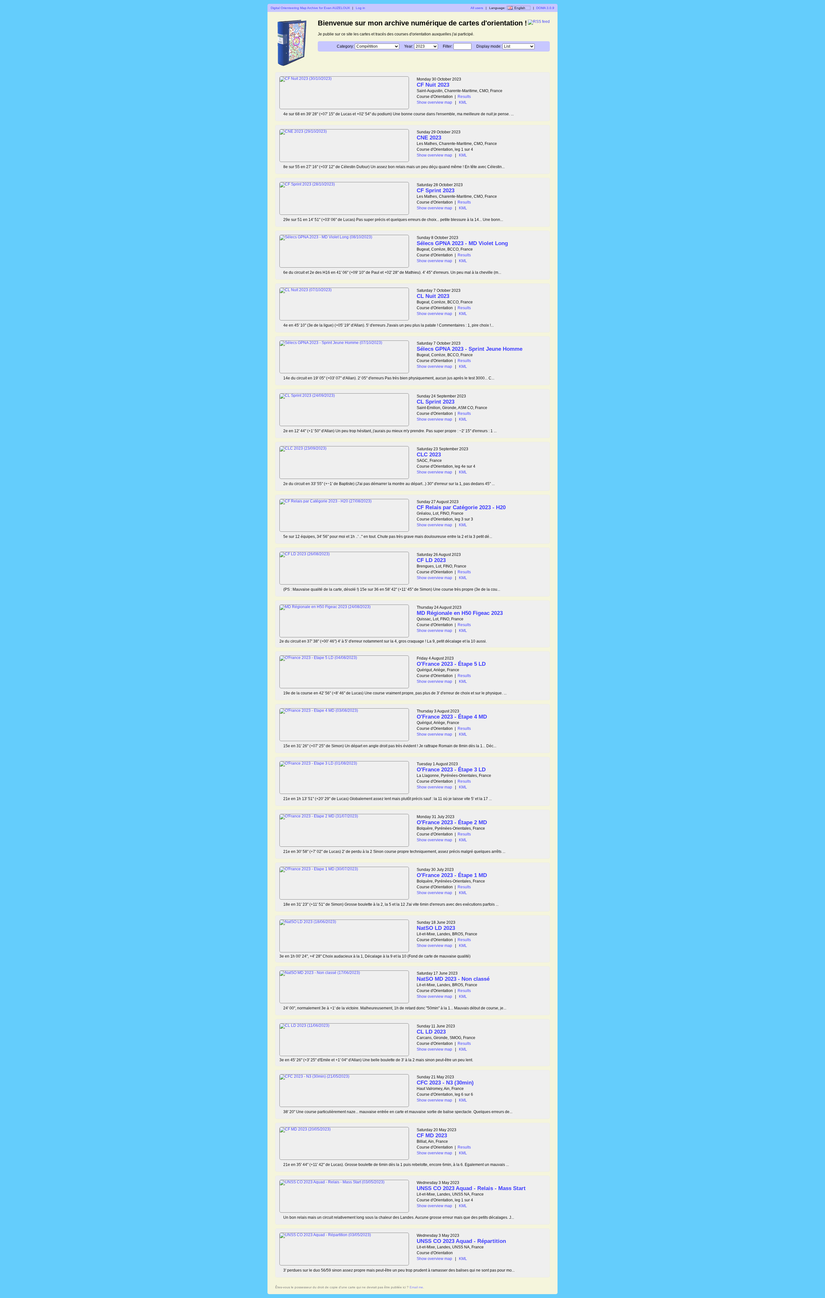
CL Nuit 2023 (433, 296)
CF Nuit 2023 (433, 85)
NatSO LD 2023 (436, 928)
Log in (360, 8)
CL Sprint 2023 (435, 402)
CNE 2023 (429, 138)
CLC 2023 (429, 455)
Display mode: (488, 46)
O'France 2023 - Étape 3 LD (451, 770)
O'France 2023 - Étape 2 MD (452, 822)
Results (464, 96)
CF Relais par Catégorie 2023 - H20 (461, 507)
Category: (345, 46)
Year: (408, 46)
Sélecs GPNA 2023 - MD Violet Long (462, 243)
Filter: (447, 46)
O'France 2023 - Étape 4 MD (452, 717)
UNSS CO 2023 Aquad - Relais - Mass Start (471, 1188)
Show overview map (434, 102)
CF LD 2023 (431, 560)
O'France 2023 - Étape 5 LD (451, 664)
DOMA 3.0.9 (545, 8)
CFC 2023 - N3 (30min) (445, 1083)
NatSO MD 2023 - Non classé (453, 979)
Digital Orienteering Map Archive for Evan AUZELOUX (310, 8)
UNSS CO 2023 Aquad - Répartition (461, 1241)
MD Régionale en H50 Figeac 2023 (460, 613)
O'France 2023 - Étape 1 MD (452, 875)
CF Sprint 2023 (435, 190)
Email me (416, 1287)
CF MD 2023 (432, 1135)
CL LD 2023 (431, 1032)
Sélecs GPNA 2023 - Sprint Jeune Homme (469, 349)
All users (477, 8)
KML (463, 102)
